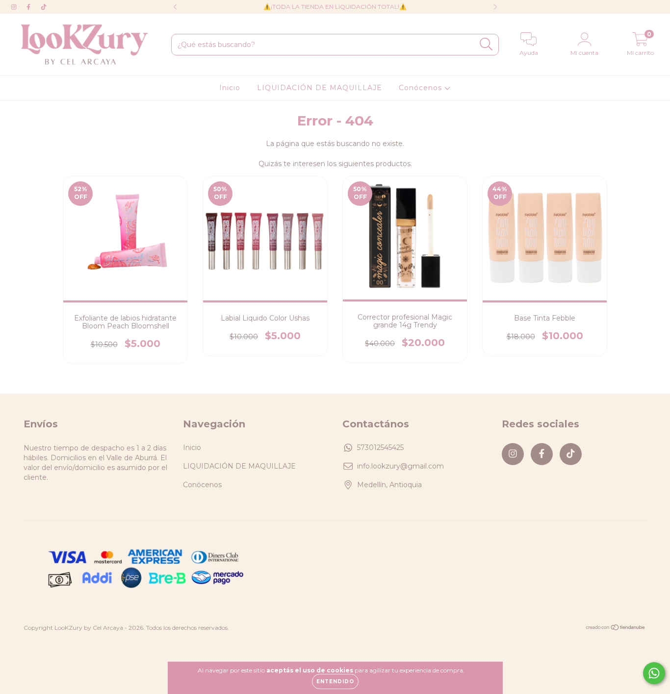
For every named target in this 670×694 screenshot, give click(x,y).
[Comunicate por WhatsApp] (654, 673)
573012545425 (380, 447)
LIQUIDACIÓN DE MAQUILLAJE (319, 87)
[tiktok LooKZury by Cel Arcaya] (43, 6)
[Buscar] (486, 44)
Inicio (229, 87)
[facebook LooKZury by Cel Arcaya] (29, 6)
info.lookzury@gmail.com (400, 466)
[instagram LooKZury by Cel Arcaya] (14, 6)
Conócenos (421, 87)
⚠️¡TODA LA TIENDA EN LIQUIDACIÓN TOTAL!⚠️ (335, 6)
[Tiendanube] (615, 628)
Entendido (335, 681)
